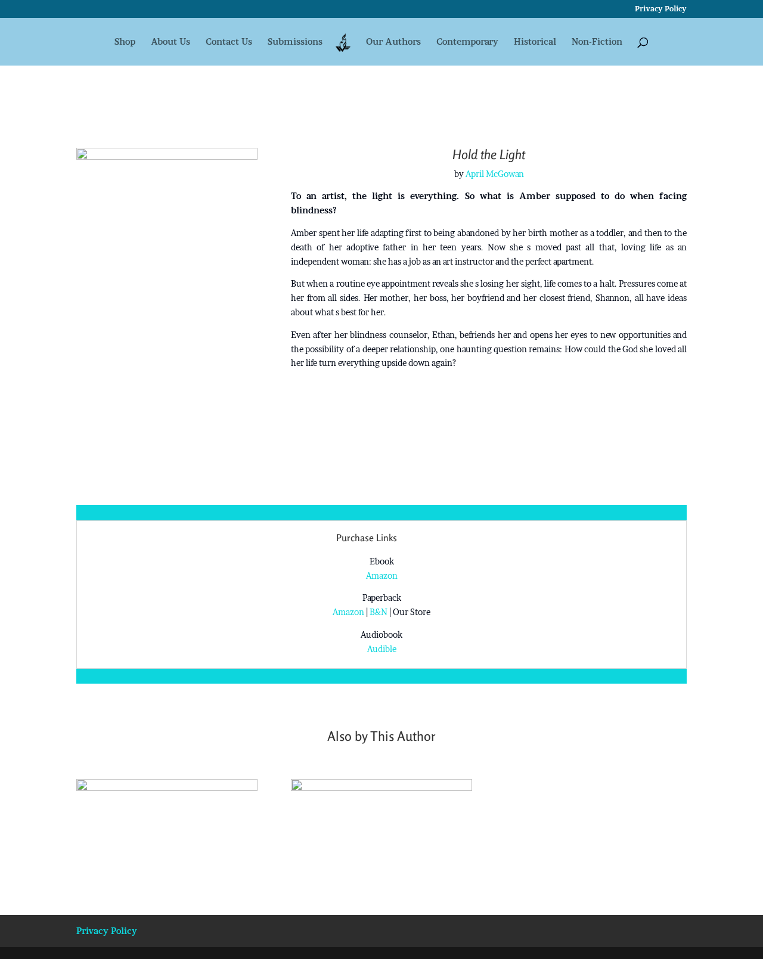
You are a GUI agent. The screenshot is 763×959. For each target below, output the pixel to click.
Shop (124, 42)
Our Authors (393, 42)
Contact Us (229, 42)
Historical (535, 42)
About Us (170, 42)
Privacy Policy (661, 9)
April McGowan (495, 174)
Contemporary (467, 42)
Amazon (382, 575)
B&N (378, 612)
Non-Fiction (597, 42)
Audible (381, 649)
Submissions (295, 42)
